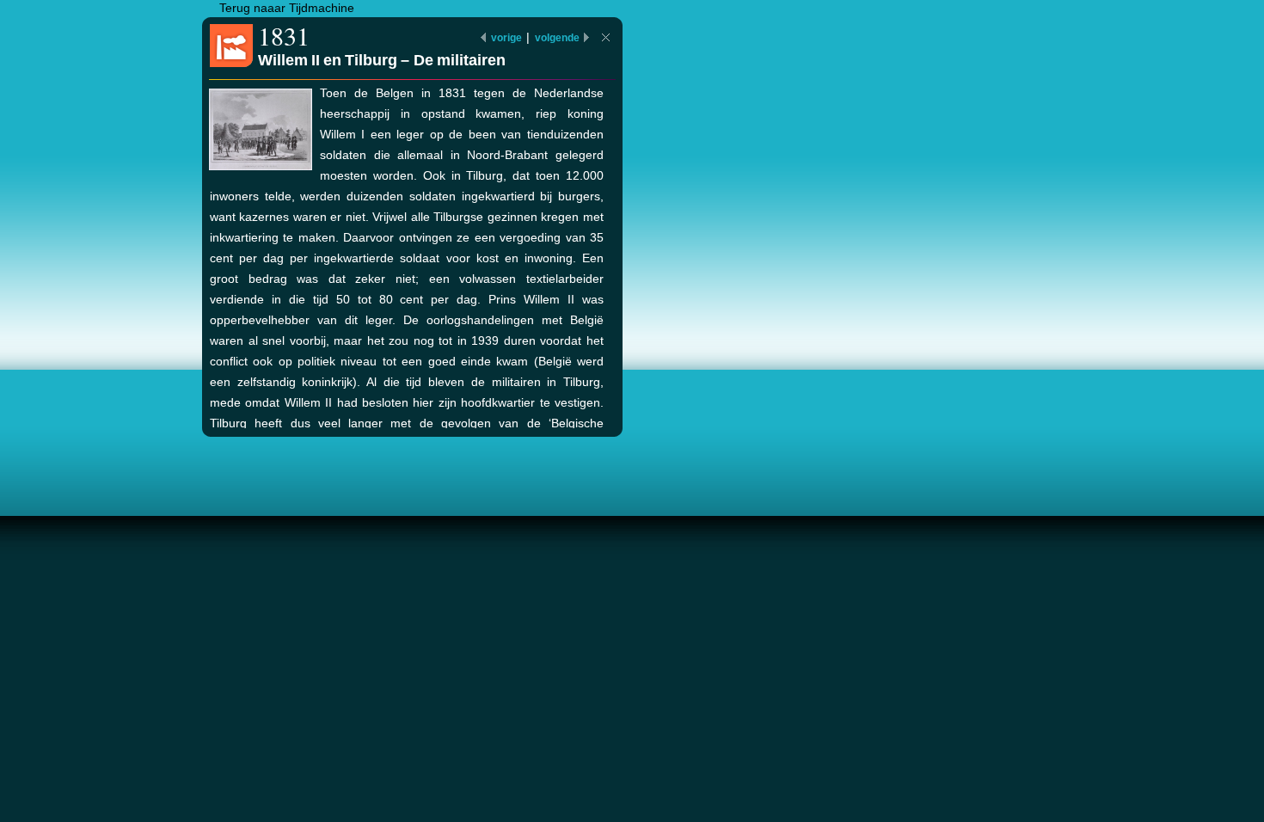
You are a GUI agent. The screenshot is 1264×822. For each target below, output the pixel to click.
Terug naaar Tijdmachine (286, 8)
